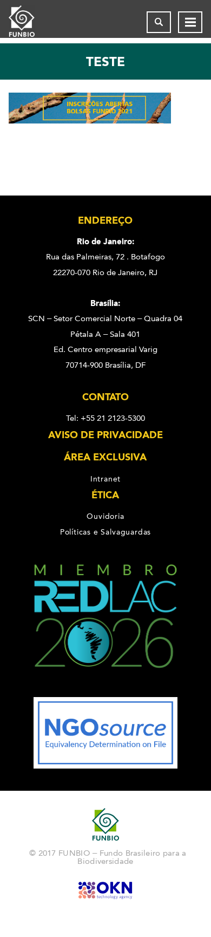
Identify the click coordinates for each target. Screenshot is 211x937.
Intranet (105, 478)
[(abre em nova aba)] (106, 689)
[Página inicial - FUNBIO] (30, 22)
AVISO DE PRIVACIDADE (105, 435)
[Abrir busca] (159, 22)
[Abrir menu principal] (190, 22)
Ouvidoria (105, 516)
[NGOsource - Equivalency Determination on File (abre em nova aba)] (105, 766)
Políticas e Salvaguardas (105, 532)
